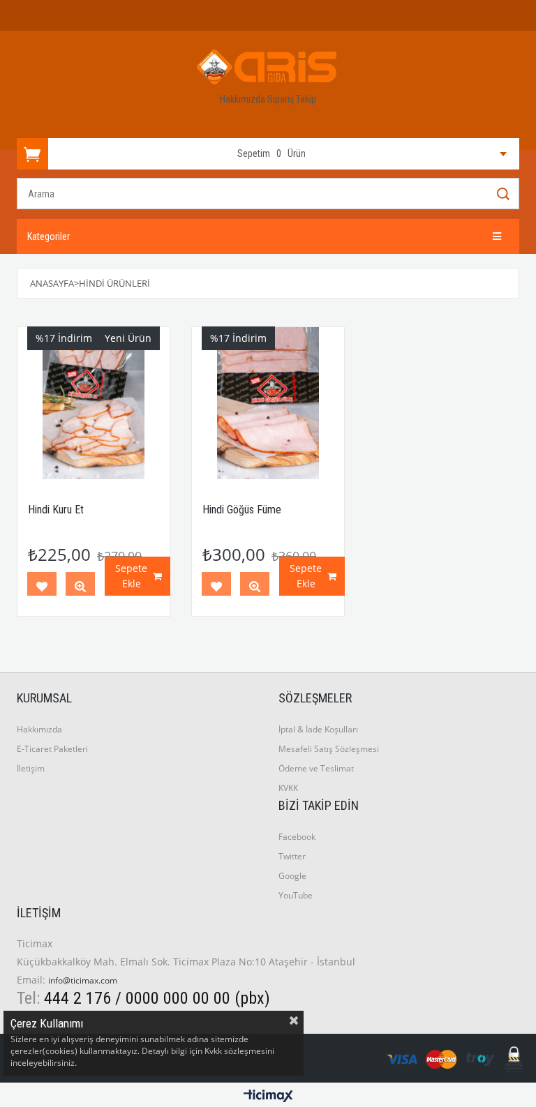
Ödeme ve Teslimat (316, 768)
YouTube (295, 895)
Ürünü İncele (80, 586)
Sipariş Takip (291, 99)
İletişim (31, 768)
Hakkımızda (243, 99)
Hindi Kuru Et (56, 509)
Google (292, 876)
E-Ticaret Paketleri (52, 749)
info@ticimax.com (82, 980)
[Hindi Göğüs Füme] (268, 403)
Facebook (296, 837)
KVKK (288, 788)
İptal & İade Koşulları (318, 729)
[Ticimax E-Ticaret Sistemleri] (268, 1097)
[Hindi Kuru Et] (93, 403)
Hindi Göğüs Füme (241, 509)
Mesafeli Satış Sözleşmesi (328, 749)
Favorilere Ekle (42, 586)
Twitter (292, 856)
